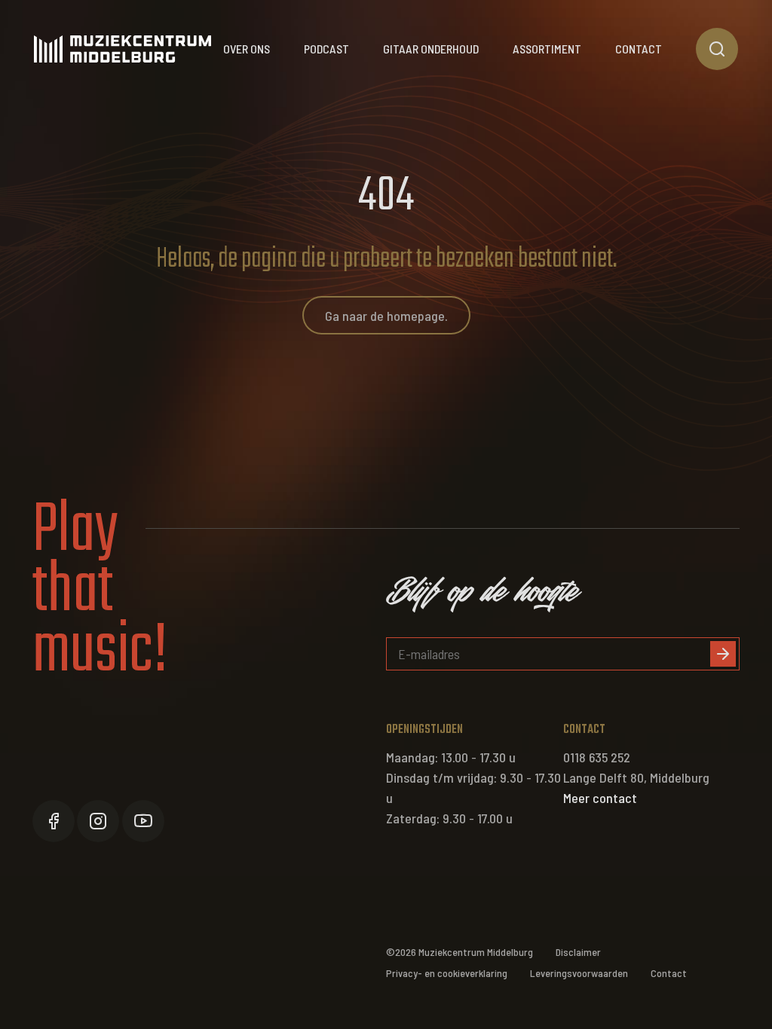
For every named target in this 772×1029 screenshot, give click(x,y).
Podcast (326, 48)
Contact (638, 48)
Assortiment (547, 48)
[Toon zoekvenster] (717, 49)
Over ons (246, 48)
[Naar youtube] (143, 821)
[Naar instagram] (98, 821)
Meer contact (600, 797)
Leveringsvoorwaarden (579, 972)
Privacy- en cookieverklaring (446, 972)
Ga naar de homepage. (386, 315)
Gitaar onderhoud (431, 48)
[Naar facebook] (53, 821)
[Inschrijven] (723, 654)
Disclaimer (578, 951)
